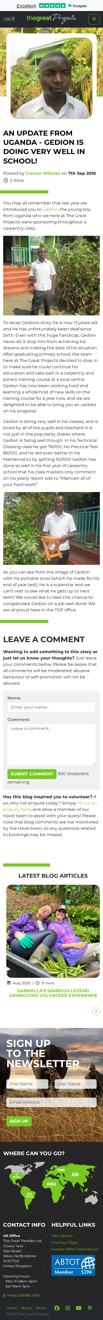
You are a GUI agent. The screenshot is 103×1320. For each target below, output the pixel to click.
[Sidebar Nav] (94, 19)
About (26, 1308)
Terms (41, 1308)
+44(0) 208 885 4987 (23, 1295)
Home (11, 1308)
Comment (18, 719)
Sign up (19, 1121)
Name (14, 697)
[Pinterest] (90, 1308)
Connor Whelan (43, 173)
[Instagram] (68, 1308)
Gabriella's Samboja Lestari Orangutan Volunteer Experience (53, 993)
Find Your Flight (65, 1243)
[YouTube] (79, 1308)
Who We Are (62, 1236)
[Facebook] (57, 1308)
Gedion (50, 209)
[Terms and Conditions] (73, 1265)
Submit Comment (32, 773)
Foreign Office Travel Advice (75, 1249)
